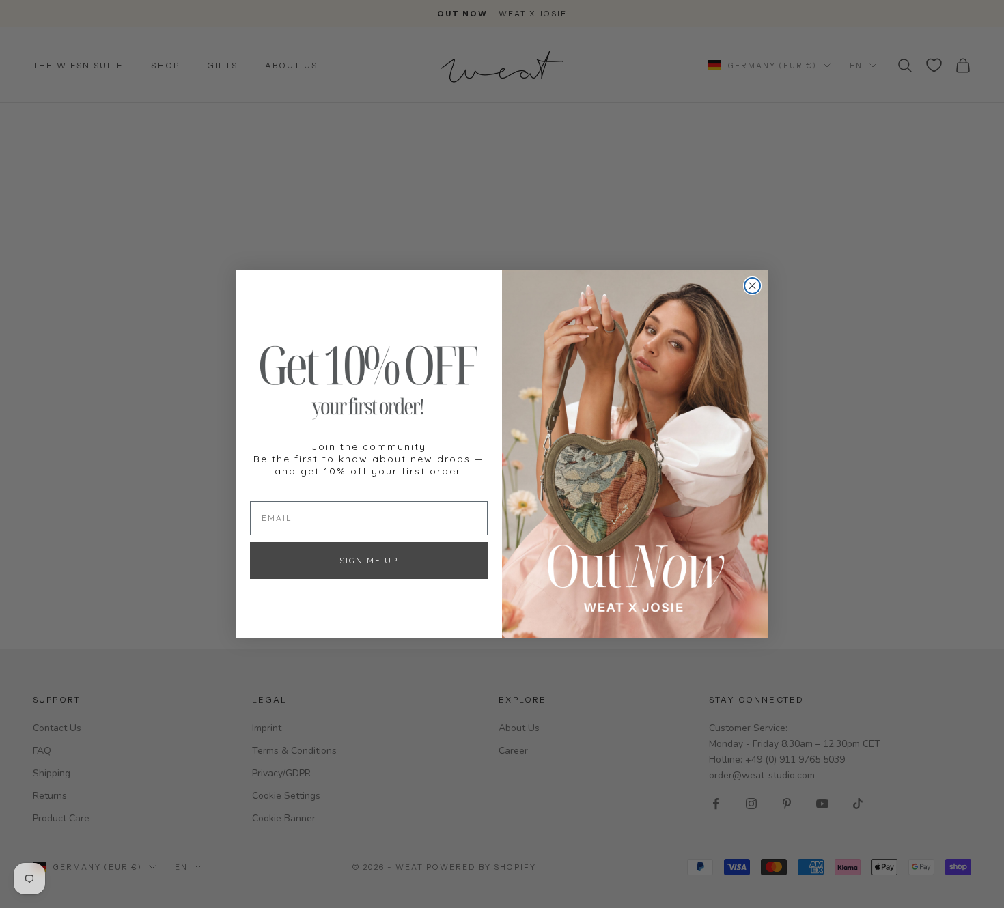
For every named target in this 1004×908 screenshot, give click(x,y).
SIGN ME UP (368, 560)
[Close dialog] (752, 286)
